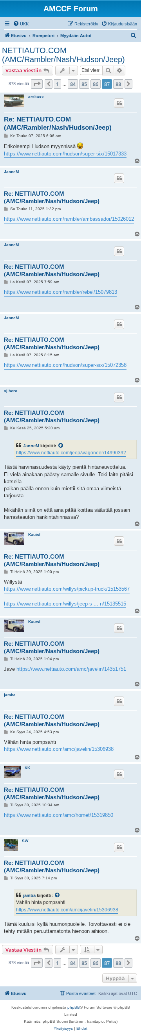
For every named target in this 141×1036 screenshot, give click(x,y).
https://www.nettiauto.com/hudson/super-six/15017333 (65, 154)
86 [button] (95, 84)
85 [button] (84, 84)
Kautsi (34, 534)
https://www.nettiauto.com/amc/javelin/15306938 (59, 749)
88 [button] (118, 84)
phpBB (73, 1007)
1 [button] (57, 84)
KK (27, 768)
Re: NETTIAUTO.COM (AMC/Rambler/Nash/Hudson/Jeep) (58, 123)
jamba (10, 695)
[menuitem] (21, 24)
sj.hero (10, 391)
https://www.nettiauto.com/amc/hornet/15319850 (58, 815)
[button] (37, 84)
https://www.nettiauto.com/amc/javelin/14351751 (71, 669)
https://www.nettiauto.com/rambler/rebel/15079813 (60, 292)
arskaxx (36, 97)
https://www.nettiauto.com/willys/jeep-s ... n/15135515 (65, 604)
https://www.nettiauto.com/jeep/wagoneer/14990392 (71, 452)
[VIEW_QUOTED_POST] (61, 445)
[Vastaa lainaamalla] (119, 103)
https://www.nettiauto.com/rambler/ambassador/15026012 (69, 219)
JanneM (11, 172)
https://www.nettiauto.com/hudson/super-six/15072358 (65, 365)
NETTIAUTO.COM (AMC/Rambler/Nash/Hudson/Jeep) (63, 55)
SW (25, 841)
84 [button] (73, 84)
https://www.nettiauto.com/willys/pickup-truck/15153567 (67, 589)
